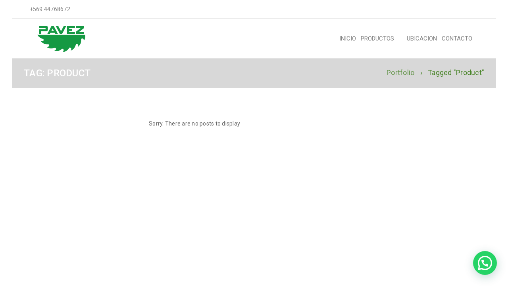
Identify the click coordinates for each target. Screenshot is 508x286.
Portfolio (400, 72)
